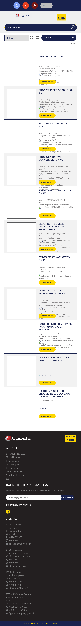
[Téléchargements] (34, 5)
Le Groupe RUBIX (15, 453)
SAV (8, 478)
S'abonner (67, 497)
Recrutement (12, 468)
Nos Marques (12, 464)
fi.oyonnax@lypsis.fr (20, 543)
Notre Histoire (13, 457)
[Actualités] (25, 5)
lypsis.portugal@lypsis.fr (22, 613)
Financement (12, 460)
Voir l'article (47, 82)
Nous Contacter (14, 471)
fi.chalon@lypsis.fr (19, 566)
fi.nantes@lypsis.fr (18, 588)
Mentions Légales (15, 475)
